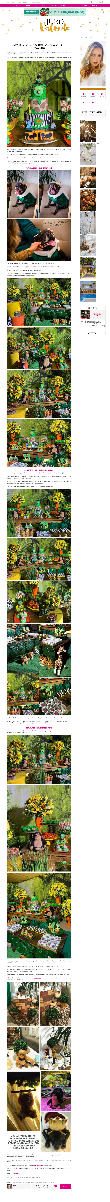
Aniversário (12, 1182)
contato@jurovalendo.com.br (92, 89)
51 (55, 1186)
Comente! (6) (65, 1186)
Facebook (36, 1187)
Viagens (84, 5)
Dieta (73, 5)
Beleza (27, 5)
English (38, 2)
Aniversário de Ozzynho (32, 1182)
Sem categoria (16, 1187)
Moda (63, 5)
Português (34, 2)
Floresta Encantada (43, 1182)
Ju (17, 1185)
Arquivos (25, 2)
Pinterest (43, 1187)
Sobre (13, 2)
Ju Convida (37, 978)
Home (8, 2)
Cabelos (16, 5)
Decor (53, 5)
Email (47, 1187)
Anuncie (19, 2)
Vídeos (94, 5)
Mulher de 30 (40, 5)
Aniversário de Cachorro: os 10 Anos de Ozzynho (39, 46)
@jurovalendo (38, 1165)
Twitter (39, 1187)
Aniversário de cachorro (21, 1182)
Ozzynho (55, 1182)
